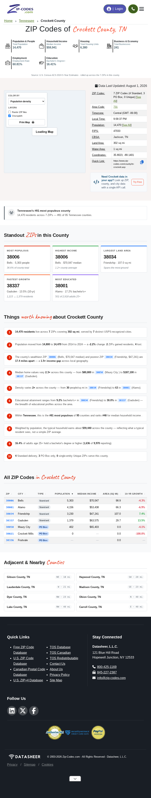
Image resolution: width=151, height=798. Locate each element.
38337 (13, 285)
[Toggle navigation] (141, 8)
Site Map (56, 680)
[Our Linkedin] (12, 710)
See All (127, 125)
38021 (10, 533)
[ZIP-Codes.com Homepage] (20, 9)
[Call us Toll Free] (133, 8)
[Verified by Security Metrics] (77, 732)
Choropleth (17, 115)
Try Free (137, 182)
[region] (44, 131)
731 (115, 106)
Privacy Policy (60, 674)
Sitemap (29, 764)
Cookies (47, 764)
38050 (99, 372)
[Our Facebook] (34, 710)
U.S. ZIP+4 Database (28, 680)
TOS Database (60, 647)
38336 (10, 540)
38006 (13, 256)
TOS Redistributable (64, 658)
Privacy (12, 764)
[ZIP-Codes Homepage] (25, 756)
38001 (61, 285)
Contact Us (57, 663)
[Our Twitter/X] (23, 710)
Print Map (25, 122)
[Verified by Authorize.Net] (55, 732)
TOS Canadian (60, 652)
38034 (110, 256)
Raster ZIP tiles (19, 111)
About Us (56, 669)
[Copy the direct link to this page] (142, 162)
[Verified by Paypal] (98, 732)
